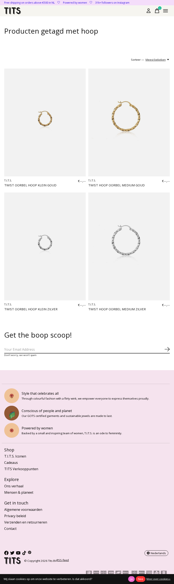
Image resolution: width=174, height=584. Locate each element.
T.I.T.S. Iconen (15, 456)
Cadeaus (11, 462)
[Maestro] (135, 573)
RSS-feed (63, 560)
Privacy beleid (15, 516)
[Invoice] (164, 573)
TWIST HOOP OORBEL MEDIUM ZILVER (117, 309)
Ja (131, 579)
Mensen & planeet (18, 492)
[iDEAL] (89, 573)
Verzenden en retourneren (25, 522)
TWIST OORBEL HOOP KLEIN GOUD (30, 185)
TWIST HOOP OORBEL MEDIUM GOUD (116, 185)
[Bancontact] (118, 573)
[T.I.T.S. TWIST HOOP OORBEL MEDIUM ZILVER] (129, 246)
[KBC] (157, 573)
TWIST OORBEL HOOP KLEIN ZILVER (31, 309)
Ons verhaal (13, 486)
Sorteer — (137, 60)
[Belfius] (142, 573)
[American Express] (149, 573)
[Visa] (111, 573)
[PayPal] (96, 573)
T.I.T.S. (8, 180)
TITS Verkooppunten (21, 469)
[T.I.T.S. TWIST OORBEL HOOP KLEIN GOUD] (45, 123)
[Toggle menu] (165, 11)
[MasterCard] (104, 573)
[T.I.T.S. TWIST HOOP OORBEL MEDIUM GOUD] (129, 123)
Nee (140, 579)
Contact (10, 528)
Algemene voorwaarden (23, 509)
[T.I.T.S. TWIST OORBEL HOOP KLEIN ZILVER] (45, 246)
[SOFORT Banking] (126, 573)
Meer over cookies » (158, 578)
